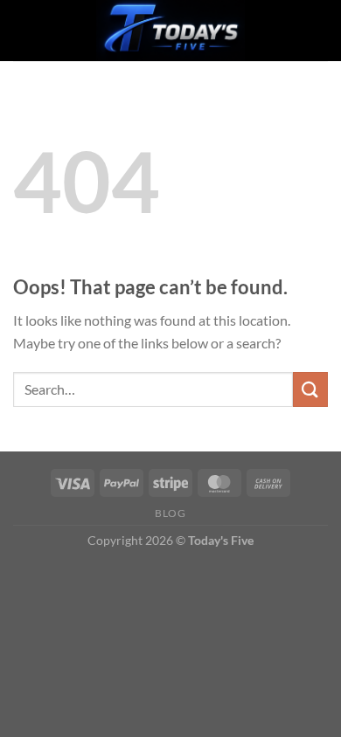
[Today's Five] (170, 30)
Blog (170, 513)
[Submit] (310, 389)
